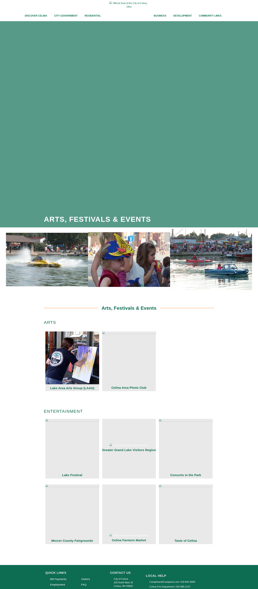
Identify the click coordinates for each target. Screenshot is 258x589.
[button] (2, 260)
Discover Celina (36, 15)
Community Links (210, 15)
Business (160, 15)
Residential (93, 15)
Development (182, 15)
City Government (66, 15)
